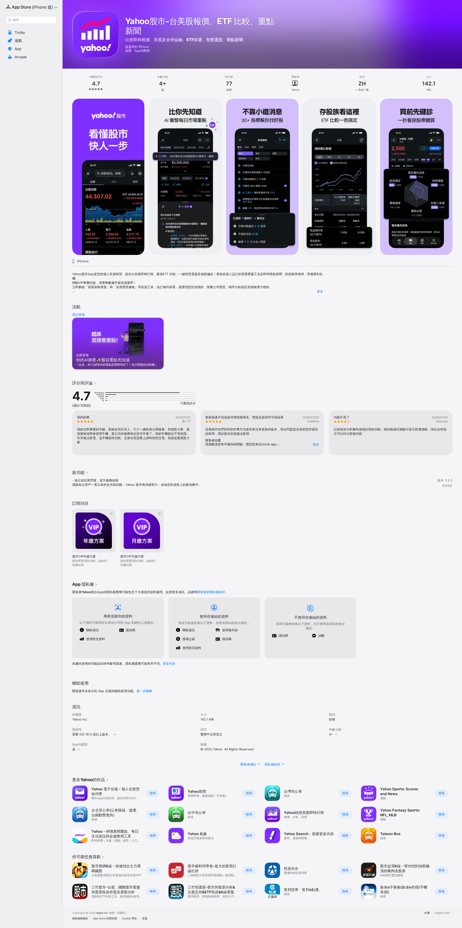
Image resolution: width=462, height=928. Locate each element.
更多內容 (169, 663)
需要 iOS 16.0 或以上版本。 (91, 734)
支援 (144, 918)
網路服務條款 (80, 918)
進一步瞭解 (144, 691)
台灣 (427, 913)
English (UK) (442, 913)
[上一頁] (67, 177)
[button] (31, 32)
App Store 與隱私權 (105, 918)
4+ (331, 734)
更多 (320, 291)
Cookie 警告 (129, 918)
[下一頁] (457, 177)
